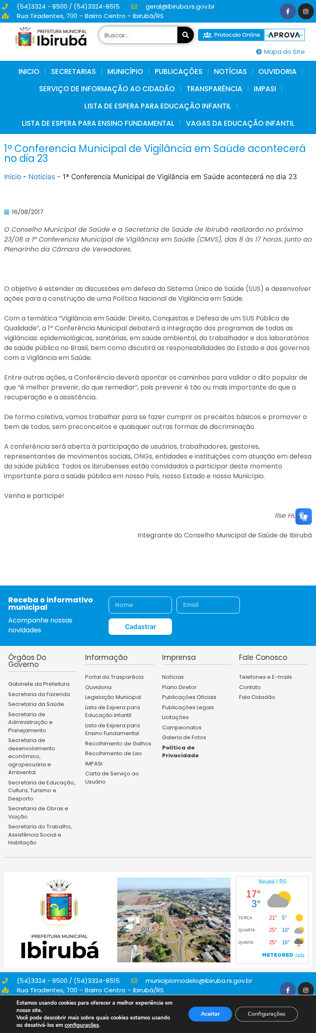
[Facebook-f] (288, 11)
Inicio (29, 71)
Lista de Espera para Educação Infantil (157, 106)
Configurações (267, 1014)
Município (125, 71)
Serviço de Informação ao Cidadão (107, 89)
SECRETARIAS (73, 71)
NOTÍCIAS (230, 71)
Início (12, 177)
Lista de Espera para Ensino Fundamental (98, 123)
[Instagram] (306, 11)
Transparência (214, 89)
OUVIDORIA (277, 71)
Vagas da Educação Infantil (240, 123)
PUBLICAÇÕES (178, 71)
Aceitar (210, 1014)
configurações (82, 1025)
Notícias (41, 177)
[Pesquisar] (185, 35)
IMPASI (265, 89)
